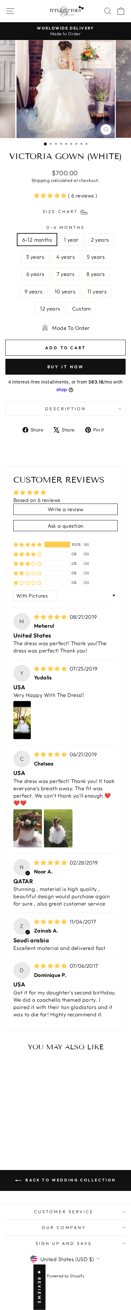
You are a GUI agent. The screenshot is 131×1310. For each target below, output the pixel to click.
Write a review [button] (66, 509)
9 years (33, 291)
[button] (51, 195)
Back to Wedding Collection (70, 1180)
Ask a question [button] (66, 525)
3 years (35, 256)
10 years (65, 291)
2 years (100, 239)
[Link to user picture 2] (58, 828)
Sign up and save (64, 1243)
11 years (97, 291)
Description (65, 408)
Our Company (64, 1227)
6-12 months (37, 239)
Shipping (40, 180)
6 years (35, 274)
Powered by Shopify (65, 1275)
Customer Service (64, 1211)
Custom (81, 308)
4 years (65, 256)
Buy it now (65, 366)
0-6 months (65, 227)
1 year (71, 239)
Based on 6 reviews (36, 500)
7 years (66, 274)
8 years (95, 274)
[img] (51, 616)
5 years (96, 256)
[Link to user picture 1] (22, 720)
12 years (50, 308)
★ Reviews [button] (39, 1287)
